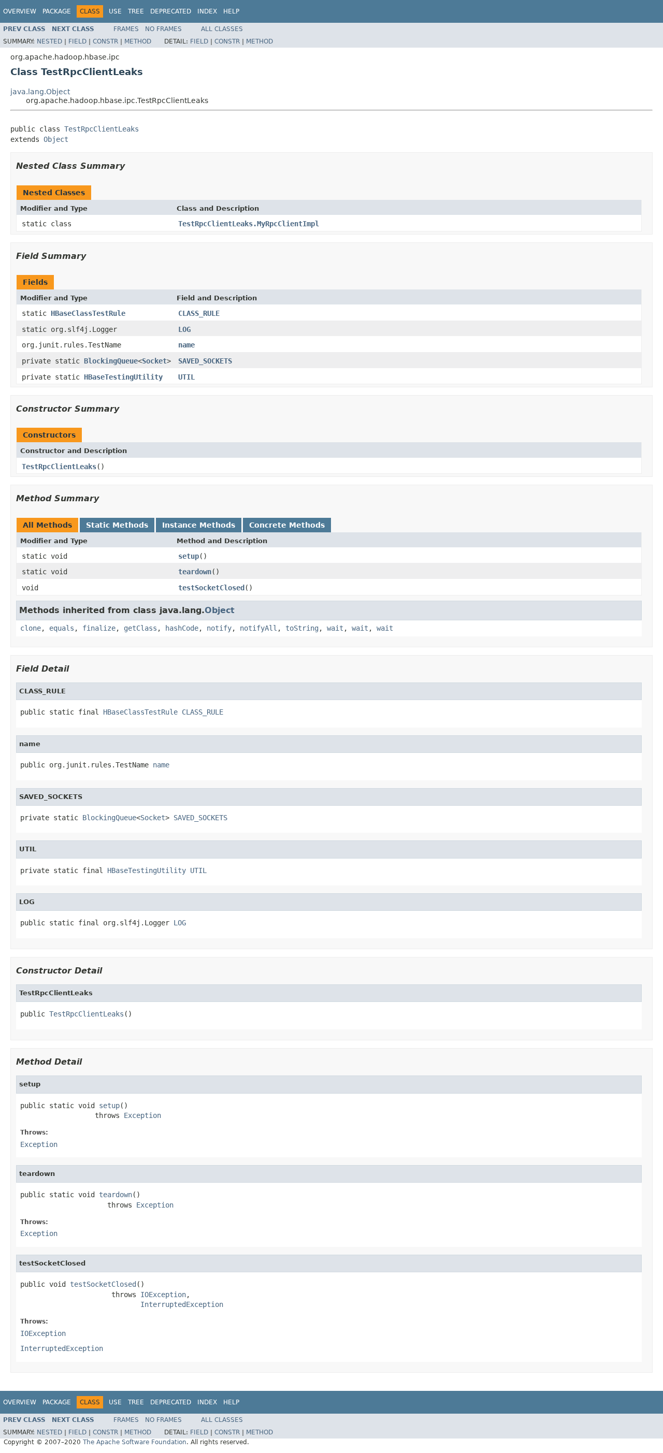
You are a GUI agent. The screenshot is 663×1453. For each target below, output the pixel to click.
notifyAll (258, 628)
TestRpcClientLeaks (101, 129)
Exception (142, 1115)
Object (56, 139)
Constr (105, 41)
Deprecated (170, 11)
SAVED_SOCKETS (205, 361)
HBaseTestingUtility (123, 377)
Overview (19, 11)
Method (137, 41)
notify (219, 628)
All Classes (222, 29)
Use (115, 11)
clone (30, 628)
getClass (140, 628)
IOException (163, 1294)
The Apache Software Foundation (134, 1442)
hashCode (181, 628)
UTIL (186, 377)
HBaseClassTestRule (88, 313)
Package (56, 11)
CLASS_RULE (199, 313)
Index (207, 11)
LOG (184, 329)
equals (61, 628)
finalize (99, 628)
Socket (154, 361)
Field (77, 41)
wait (335, 628)
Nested (49, 41)
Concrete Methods (287, 525)
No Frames (163, 29)
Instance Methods (198, 525)
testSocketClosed (211, 588)
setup (188, 556)
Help (231, 11)
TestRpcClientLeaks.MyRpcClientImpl (248, 224)
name (186, 345)
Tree (136, 11)
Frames (126, 29)
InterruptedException (181, 1304)
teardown (194, 572)
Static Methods (117, 525)
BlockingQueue (111, 361)
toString (302, 628)
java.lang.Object (40, 92)
